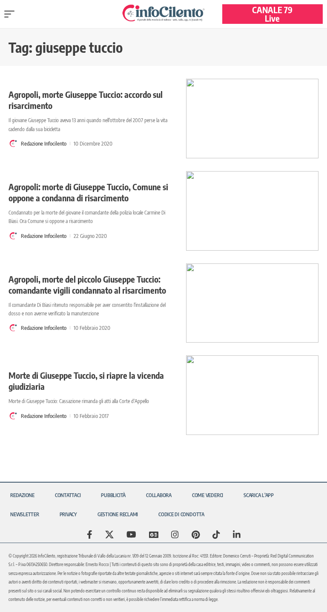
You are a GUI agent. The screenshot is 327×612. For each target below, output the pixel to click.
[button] (11, 14)
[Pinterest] (195, 534)
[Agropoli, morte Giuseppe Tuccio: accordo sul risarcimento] (252, 118)
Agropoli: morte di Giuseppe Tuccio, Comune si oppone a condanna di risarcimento (88, 192)
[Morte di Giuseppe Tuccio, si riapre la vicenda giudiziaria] (252, 395)
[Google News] (154, 534)
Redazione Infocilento (43, 143)
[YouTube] (131, 534)
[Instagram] (175, 534)
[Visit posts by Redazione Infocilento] (13, 143)
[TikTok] (216, 534)
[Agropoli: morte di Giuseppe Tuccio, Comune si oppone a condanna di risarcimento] (252, 211)
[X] (109, 534)
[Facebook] (90, 534)
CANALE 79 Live (272, 13)
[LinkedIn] (237, 534)
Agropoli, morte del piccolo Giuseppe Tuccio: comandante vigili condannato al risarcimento (87, 284)
